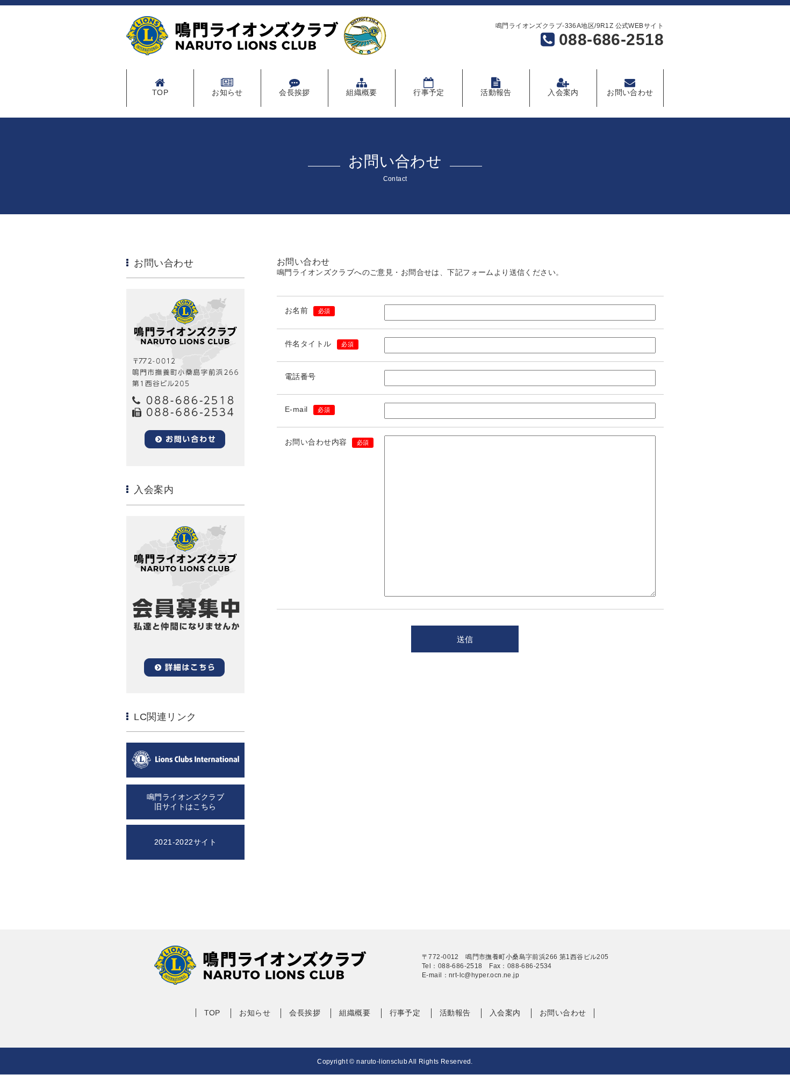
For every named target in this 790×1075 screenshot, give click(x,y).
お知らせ (227, 92)
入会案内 (563, 92)
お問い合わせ (630, 92)
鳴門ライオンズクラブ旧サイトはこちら (185, 802)
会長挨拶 (294, 92)
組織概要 (361, 92)
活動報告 (496, 92)
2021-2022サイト (185, 842)
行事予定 (428, 92)
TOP (160, 92)
